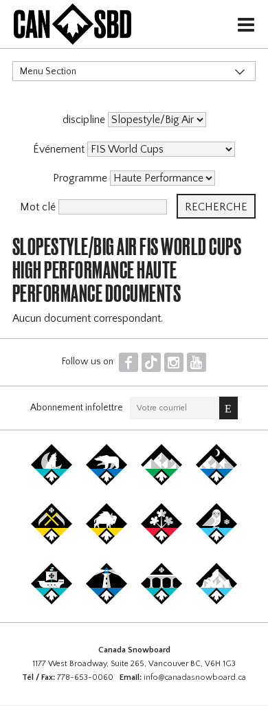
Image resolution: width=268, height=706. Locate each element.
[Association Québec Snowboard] (216, 541)
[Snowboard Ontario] (161, 541)
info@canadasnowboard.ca (195, 677)
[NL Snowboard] (216, 601)
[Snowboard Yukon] (51, 482)
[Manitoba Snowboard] (106, 541)
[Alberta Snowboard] (216, 482)
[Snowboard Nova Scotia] (106, 601)
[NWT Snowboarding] (106, 482)
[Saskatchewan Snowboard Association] (51, 541)
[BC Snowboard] (161, 482)
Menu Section (48, 71)
